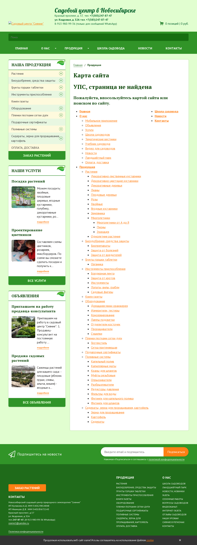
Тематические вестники (100, 139)
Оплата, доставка (97, 162)
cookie (150, 540)
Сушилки (96, 333)
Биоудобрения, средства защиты (33, 80)
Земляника (98, 213)
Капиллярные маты (103, 366)
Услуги (89, 130)
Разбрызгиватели (102, 384)
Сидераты (97, 421)
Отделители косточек (105, 324)
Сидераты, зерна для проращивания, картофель (35, 138)
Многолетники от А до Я (113, 222)
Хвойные (97, 204)
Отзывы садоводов (174, 514)
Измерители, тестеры (105, 310)
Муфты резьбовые (103, 375)
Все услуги (37, 280)
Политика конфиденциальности (25, 531)
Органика (97, 264)
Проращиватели (102, 329)
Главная (21, 48)
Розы (94, 199)
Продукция (73, 48)
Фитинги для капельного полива (112, 398)
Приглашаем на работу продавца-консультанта (34, 308)
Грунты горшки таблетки (27, 87)
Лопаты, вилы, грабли (105, 287)
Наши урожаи (170, 518)
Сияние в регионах (173, 522)
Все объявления (37, 402)
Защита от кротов (103, 278)
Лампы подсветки (103, 320)
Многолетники (100, 218)
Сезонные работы (172, 499)
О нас (45, 48)
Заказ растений (37, 155)
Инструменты (100, 283)
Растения (17, 73)
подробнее (43, 221)
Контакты (174, 48)
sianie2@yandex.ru (18, 523)
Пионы (101, 227)
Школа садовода (111, 48)
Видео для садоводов (100, 148)
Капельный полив (102, 361)
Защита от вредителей (106, 255)
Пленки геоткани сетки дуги (29, 115)
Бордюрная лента (102, 273)
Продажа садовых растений (28, 358)
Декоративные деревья (106, 185)
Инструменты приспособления (31, 94)
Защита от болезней (104, 250)
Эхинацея (103, 232)
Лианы (95, 190)
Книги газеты (19, 101)
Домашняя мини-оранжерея (109, 306)
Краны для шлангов (104, 371)
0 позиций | (176, 23)
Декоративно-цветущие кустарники (114, 181)
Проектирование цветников (27, 232)
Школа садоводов (97, 134)
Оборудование (21, 108)
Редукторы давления (105, 389)
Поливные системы (24, 129)
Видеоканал (169, 506)
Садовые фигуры (102, 292)
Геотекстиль (99, 343)
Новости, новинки (173, 491)
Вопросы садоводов (175, 502)
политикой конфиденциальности (166, 459)
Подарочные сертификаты (29, 122)
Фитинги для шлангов (105, 403)
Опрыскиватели (101, 380)
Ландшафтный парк (98, 158)
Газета (165, 495)
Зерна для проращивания (107, 412)
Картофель (98, 417)
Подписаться (176, 452)
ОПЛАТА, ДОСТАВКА (25, 148)
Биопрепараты (100, 246)
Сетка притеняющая (104, 347)
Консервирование (102, 315)
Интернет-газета (171, 510)
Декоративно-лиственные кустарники (116, 176)
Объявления (93, 125)
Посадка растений (28, 181)
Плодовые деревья (104, 195)
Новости (145, 48)
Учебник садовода (97, 144)
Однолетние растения (105, 236)
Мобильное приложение (101, 121)
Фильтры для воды (103, 394)
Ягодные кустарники (104, 208)
